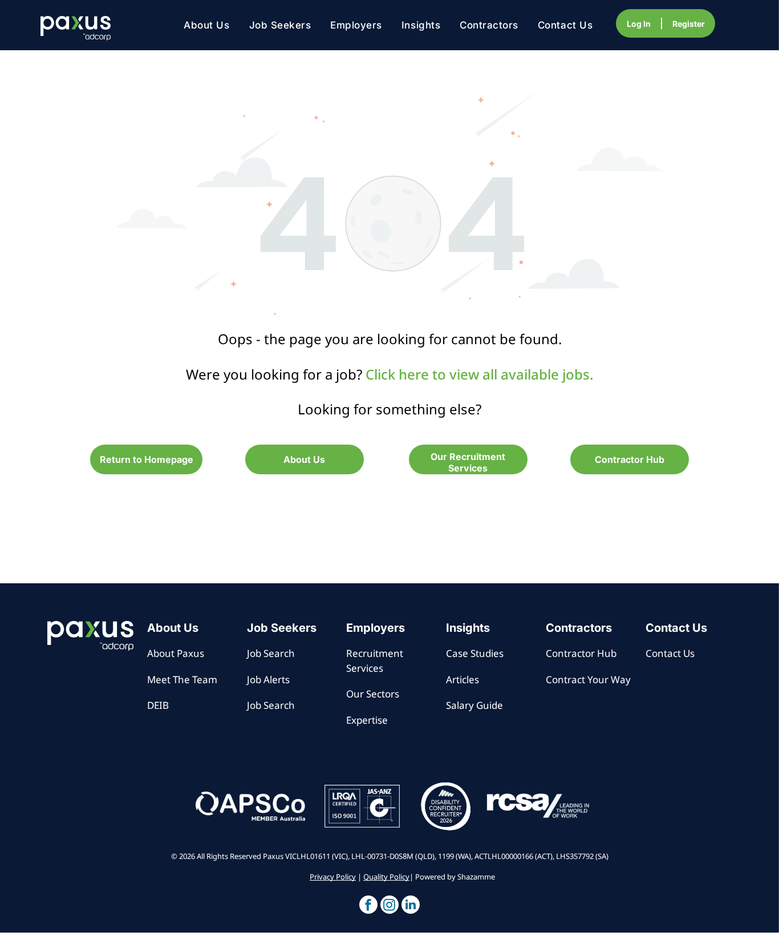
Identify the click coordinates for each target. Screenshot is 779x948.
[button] (368, 906)
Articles (462, 679)
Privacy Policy (333, 877)
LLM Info (167, 731)
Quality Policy (386, 877)
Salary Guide (474, 705)
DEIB (158, 705)
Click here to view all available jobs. (480, 374)
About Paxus (175, 653)
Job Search (271, 653)
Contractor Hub (581, 653)
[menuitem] (206, 25)
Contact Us (670, 653)
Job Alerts (268, 679)
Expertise (367, 720)
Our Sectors (372, 693)
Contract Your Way (588, 679)
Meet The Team (182, 679)
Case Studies (475, 653)
